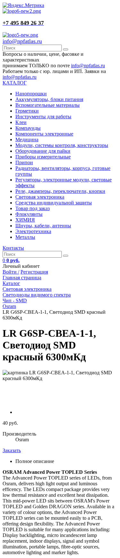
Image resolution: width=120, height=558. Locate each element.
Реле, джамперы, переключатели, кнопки (60, 191)
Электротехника (33, 231)
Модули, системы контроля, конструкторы (61, 145)
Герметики (27, 111)
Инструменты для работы (43, 116)
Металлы (25, 237)
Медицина (26, 139)
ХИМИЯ (25, 220)
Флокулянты (29, 214)
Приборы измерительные (43, 156)
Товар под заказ (32, 208)
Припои (24, 162)
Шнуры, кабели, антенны (43, 225)
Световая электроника (39, 197)
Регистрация (34, 272)
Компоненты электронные (44, 133)
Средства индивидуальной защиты (53, 202)
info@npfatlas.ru (22, 41)
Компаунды (28, 128)
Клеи (21, 122)
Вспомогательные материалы (47, 105)
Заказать (12, 450)
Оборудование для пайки (42, 151)
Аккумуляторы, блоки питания (49, 99)
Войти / (11, 272)
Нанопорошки (31, 93)
